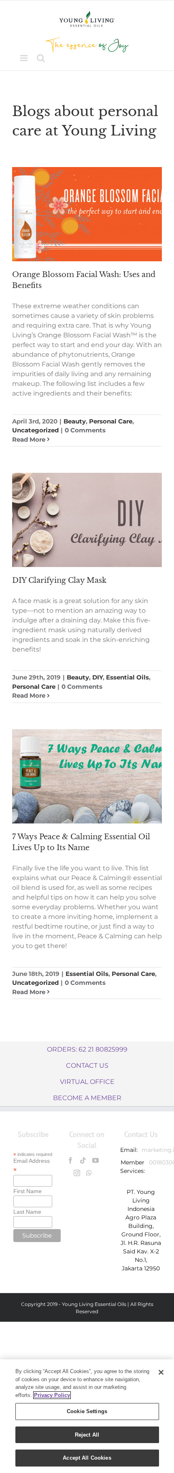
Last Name (27, 1211)
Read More (28, 439)
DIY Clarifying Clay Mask (59, 580)
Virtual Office (87, 1082)
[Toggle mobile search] (41, 58)
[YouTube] (95, 1160)
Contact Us (87, 1065)
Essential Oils (127, 677)
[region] (87, 1416)
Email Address (31, 1166)
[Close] (161, 1372)
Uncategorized (35, 430)
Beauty (75, 421)
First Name (27, 1191)
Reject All (87, 1435)
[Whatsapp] (89, 1173)
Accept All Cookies (87, 1458)
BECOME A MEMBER (87, 1098)
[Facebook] (70, 1160)
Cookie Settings (87, 1411)
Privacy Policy (52, 1395)
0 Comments (85, 430)
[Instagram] (77, 1173)
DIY (97, 677)
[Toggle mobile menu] (24, 58)
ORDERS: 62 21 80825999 (87, 1049)
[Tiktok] (83, 1160)
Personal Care (110, 421)
